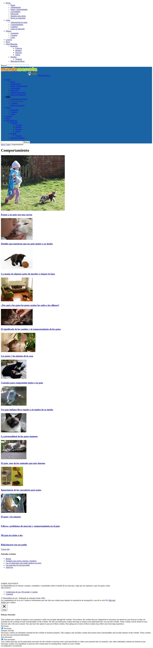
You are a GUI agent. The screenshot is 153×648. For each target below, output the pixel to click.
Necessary (8, 628)
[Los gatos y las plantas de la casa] (18, 351)
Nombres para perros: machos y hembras (21, 561)
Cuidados (14, 27)
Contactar (9, 594)
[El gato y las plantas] (13, 512)
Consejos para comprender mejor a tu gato (22, 383)
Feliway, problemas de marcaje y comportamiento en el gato (30, 526)
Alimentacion (16, 7)
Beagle (8, 559)
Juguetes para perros (18, 16)
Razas (13, 5)
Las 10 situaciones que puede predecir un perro (23, 563)
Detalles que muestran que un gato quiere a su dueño (27, 244)
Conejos (9, 40)
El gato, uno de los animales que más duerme (23, 463)
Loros (13, 37)
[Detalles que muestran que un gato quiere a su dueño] (17, 239)
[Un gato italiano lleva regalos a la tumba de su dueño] (14, 405)
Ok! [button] (106, 600)
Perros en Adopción (18, 18)
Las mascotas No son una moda (18, 565)
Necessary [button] (5, 626)
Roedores (14, 46)
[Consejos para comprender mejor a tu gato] (13, 378)
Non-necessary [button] (6, 637)
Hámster (18, 50)
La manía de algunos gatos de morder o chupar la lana (28, 274)
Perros (8, 3)
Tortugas (18, 59)
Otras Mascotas (11, 44)
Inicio (3, 144)
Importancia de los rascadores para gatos (21, 490)
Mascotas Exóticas (18, 61)
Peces (8, 42)
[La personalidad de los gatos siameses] (13, 432)
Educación (15, 14)
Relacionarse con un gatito (14, 544)
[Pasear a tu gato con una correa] (33, 210)
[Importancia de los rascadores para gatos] (12, 485)
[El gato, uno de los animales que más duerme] (13, 459)
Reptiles (14, 57)
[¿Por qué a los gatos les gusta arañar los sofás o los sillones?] (17, 301)
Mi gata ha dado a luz (12, 535)
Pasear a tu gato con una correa (16, 214)
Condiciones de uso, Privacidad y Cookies (22, 592)
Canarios (14, 35)
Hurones (18, 53)
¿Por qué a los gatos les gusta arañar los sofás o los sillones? (30, 305)
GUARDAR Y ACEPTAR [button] (11, 646)
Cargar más (5, 549)
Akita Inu (9, 567)
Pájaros (8, 31)
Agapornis (14, 33)
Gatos (8, 20)
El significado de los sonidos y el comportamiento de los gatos (31, 329)
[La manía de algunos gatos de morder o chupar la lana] (17, 269)
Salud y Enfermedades (19, 9)
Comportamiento (17, 25)
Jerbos (17, 55)
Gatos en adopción (18, 29)
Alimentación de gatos (19, 22)
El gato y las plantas (11, 516)
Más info (112, 600)
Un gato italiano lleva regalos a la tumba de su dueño (27, 409)
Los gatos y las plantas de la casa (17, 356)
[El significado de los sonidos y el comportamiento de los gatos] (17, 325)
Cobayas (18, 48)
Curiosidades (15, 12)
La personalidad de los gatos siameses (19, 436)
